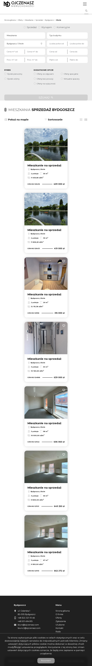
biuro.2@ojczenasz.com (29, 628)
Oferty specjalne (71, 74)
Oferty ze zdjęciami (45, 74)
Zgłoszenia (61, 621)
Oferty (59, 618)
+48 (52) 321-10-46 (26, 618)
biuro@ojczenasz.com (28, 625)
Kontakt (59, 628)
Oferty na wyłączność (46, 84)
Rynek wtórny (13, 79)
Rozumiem (46, 660)
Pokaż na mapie (18, 119)
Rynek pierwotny (14, 74)
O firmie (59, 614)
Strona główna (63, 611)
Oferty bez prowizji (45, 79)
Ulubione (60, 625)
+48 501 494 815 (25, 621)
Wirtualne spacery (72, 79)
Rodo (58, 631)
